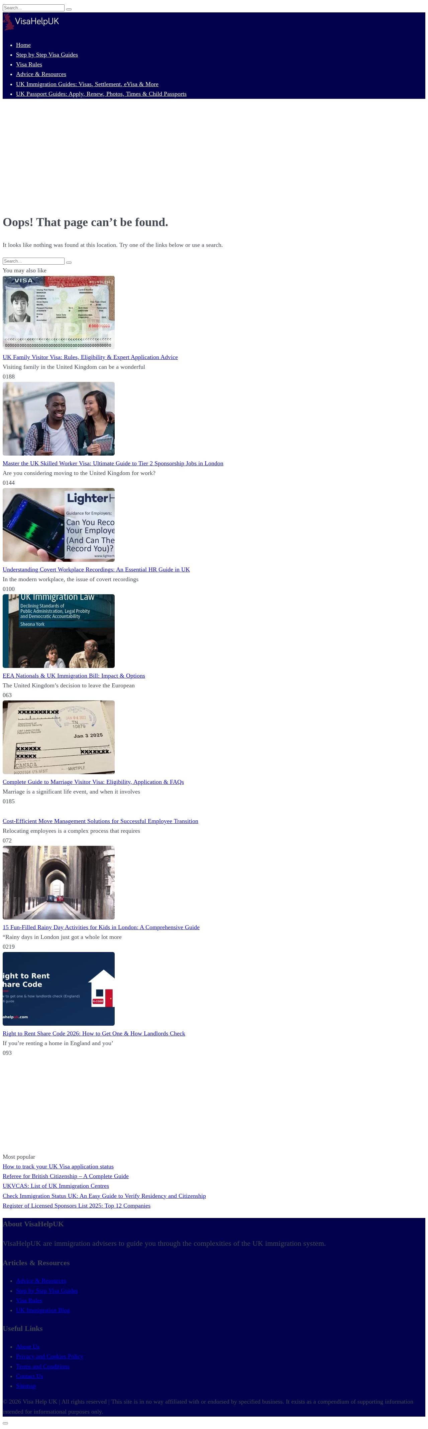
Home (23, 45)
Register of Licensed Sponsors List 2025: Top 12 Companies (76, 1205)
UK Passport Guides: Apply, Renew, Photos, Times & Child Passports (101, 93)
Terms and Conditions (43, 1366)
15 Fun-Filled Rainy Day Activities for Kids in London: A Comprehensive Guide (101, 927)
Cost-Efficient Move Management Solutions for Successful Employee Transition (100, 821)
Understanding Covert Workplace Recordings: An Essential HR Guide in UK (96, 569)
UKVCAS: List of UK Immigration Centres (56, 1185)
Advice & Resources (41, 74)
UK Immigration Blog (43, 1310)
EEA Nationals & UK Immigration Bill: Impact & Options (74, 675)
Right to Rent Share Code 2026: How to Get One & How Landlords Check (94, 1033)
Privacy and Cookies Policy (49, 1356)
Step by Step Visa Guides (47, 54)
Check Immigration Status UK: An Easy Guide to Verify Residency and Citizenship (104, 1196)
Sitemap (26, 1385)
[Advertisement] (214, 157)
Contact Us (29, 1376)
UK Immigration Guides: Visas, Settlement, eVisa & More (87, 84)
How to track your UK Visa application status (58, 1166)
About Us (27, 1346)
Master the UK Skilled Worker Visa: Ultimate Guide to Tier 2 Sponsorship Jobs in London (113, 463)
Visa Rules (29, 64)
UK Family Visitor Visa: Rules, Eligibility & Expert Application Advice (90, 357)
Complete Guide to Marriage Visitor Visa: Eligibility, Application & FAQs (93, 781)
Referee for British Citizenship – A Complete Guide (66, 1176)
